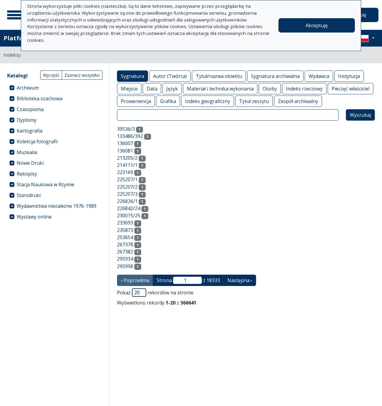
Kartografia (29, 130)
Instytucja (349, 76)
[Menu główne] (15, 14)
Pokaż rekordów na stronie (155, 292)
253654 (125, 237)
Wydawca (319, 76)
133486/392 (130, 136)
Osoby (270, 88)
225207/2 (127, 187)
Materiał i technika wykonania (220, 88)
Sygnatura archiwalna (275, 76)
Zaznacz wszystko (82, 75)
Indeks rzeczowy (304, 88)
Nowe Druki (30, 163)
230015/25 (128, 215)
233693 (125, 222)
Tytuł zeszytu (254, 101)
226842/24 (128, 208)
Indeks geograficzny (207, 101)
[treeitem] (54, 88)
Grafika (168, 101)
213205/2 (127, 158)
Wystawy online (34, 216)
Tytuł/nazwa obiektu (219, 76)
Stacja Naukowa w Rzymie (45, 184)
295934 (125, 259)
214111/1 (127, 165)
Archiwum (28, 87)
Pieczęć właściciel (350, 88)
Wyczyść (51, 75)
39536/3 (126, 129)
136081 (125, 150)
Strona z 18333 (188, 280)
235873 (125, 230)
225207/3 (127, 194)
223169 (125, 172)
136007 (125, 143)
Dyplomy (26, 120)
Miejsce (129, 88)
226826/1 (127, 201)
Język (172, 88)
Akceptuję (317, 25)
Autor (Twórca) (170, 76)
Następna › (239, 280)
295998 (125, 266)
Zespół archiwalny (298, 101)
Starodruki (29, 195)
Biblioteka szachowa (39, 98)
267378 (125, 244)
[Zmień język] (366, 38)
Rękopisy (27, 173)
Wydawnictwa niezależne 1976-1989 (56, 206)
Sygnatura (132, 76)
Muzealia (27, 152)
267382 (125, 251)
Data (152, 88)
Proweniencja (136, 101)
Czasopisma (30, 109)
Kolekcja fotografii (37, 141)
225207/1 (127, 179)
